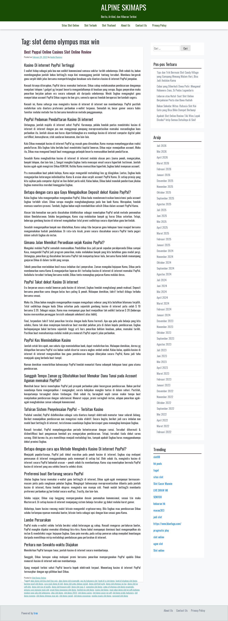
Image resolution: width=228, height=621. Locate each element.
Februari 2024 (164, 309)
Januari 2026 (163, 175)
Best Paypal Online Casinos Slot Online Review (57, 52)
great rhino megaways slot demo (63, 589)
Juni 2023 (162, 356)
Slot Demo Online (39, 577)
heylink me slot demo (85, 589)
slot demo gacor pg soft (102, 592)
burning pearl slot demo (33, 583)
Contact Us (141, 25)
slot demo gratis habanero (123, 592)
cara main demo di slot (53, 583)
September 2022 (165, 409)
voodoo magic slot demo (101, 595)
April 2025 (162, 227)
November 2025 (165, 187)
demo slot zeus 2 (78, 586)
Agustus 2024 (164, 274)
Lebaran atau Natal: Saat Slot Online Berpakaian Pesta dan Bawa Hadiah (175, 98)
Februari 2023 (164, 379)
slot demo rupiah (66, 595)
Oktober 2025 (164, 192)
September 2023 (165, 338)
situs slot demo (57, 592)
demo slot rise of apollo (41, 586)
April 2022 (162, 420)
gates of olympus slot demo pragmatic (118, 586)
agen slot (158, 544)
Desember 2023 (165, 321)
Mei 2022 (162, 414)
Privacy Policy (159, 25)
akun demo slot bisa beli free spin (44, 580)
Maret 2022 (163, 426)
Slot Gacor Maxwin (162, 484)
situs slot (158, 477)
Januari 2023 (163, 385)
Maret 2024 (163, 303)
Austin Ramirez (56, 57)
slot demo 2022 (70, 592)
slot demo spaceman (82, 595)
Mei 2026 (162, 152)
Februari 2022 (164, 432)
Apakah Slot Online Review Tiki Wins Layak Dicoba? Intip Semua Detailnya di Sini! (178, 118)
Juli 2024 (162, 280)
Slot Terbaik (90, 25)
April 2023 (162, 368)
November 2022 (165, 397)
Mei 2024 (162, 292)
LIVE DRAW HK (160, 490)
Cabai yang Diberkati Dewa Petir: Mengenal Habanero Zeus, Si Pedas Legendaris (178, 88)
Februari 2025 (164, 239)
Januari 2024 (163, 315)
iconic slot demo (101, 589)
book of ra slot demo (106, 580)
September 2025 (165, 198)
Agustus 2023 (164, 344)
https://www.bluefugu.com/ (167, 524)
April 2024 (162, 298)
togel (156, 470)
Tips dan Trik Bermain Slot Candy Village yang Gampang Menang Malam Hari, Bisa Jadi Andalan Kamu (177, 76)
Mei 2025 (162, 222)
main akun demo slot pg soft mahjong (124, 589)
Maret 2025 (163, 233)
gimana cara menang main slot (36, 589)
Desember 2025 (165, 181)
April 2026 (162, 157)
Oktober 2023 (164, 333)
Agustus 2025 (164, 204)
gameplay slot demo (94, 586)
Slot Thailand (109, 25)
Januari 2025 (163, 245)
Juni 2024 (162, 286)
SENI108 (157, 497)
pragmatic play (161, 530)
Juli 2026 (161, 146)
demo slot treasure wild (61, 586)
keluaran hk (159, 504)
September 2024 (165, 268)
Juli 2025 (161, 210)
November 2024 (165, 257)
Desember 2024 (165, 251)
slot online (158, 537)
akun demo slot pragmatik (69, 580)
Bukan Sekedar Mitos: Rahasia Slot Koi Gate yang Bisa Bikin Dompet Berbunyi (176, 108)
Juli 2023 (161, 350)
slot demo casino (85, 592)
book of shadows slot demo (126, 580)
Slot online (158, 550)
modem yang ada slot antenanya (37, 592)
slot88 (156, 457)
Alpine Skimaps (123, 7)
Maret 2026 (163, 163)
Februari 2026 (164, 169)
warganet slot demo (120, 595)
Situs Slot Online (70, 25)
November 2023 (165, 327)
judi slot (157, 517)
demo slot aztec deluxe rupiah (76, 583)
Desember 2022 (165, 391)
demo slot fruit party (97, 583)
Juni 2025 (162, 216)
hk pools (157, 464)
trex (36, 613)
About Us (125, 25)
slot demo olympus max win (47, 595)
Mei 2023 (162, 362)
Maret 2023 (163, 373)
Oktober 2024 (164, 263)
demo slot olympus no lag (116, 583)
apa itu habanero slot (88, 580)
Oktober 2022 (164, 403)
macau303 (158, 510)
